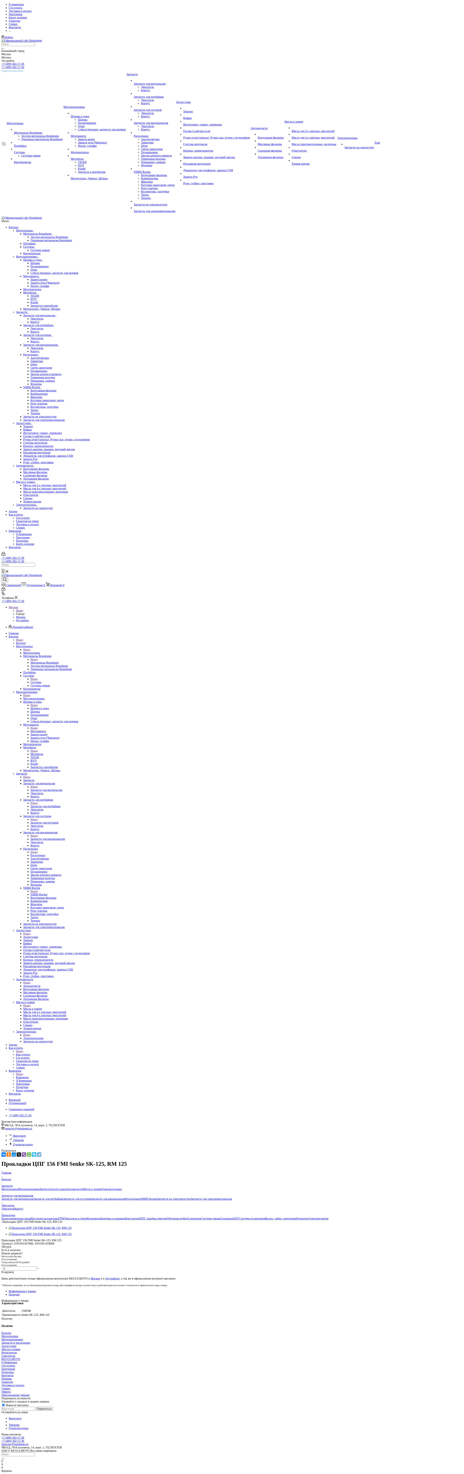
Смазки (27, 498)
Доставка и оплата (27, 524)
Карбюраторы (39, 393)
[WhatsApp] (29, 1154)
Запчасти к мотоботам (44, 305)
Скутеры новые (40, 250)
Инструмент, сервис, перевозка (42, 432)
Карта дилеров (25, 544)
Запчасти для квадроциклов (41, 344)
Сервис (20, 527)
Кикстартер (132, 1218)
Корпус (35, 321)
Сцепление (194, 1218)
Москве (95, 1278)
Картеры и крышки (113, 1218)
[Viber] (24, 1154)
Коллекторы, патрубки (44, 406)
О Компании (24, 534)
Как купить (16, 514)
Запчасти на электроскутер (40, 416)
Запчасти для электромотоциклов (44, 419)
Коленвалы (94, 1218)
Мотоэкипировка (27, 256)
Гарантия (7, 1381)
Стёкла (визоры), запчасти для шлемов (54, 272)
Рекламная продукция (36, 452)
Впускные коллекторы (45, 1218)
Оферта (6, 1391)
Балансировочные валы (16, 1218)
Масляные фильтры (35, 472)
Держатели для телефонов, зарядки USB (48, 455)
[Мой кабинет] (3, 554)
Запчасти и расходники (15, 1342)
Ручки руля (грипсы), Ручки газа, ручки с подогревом (56, 439)
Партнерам (23, 537)
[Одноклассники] (9, 1154)
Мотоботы (30, 292)
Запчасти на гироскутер (38, 508)
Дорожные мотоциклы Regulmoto (51, 240)
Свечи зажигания (41, 367)
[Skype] (34, 1154)
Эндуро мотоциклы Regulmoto (49, 237)
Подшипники (38, 370)
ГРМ (61, 1218)
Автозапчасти (25, 465)
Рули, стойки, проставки (38, 462)
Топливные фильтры (36, 478)
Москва (20, 617)
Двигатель (36, 318)
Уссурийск (22, 620)
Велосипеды (9, 1352)
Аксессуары (24, 423)
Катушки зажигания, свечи (47, 400)
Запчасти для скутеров (38, 335)
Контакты (15, 547)
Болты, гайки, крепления (280, 1218)
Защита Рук (30, 459)
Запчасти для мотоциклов (40, 315)
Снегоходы (8, 1355)
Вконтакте (19, 1135)
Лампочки (36, 361)
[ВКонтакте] (3, 1154)
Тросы (34, 410)
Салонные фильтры (35, 475)
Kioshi (34, 302)
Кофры (27, 429)
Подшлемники (39, 266)
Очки (33, 269)
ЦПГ (236, 1218)
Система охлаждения (252, 1218)
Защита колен (38, 279)
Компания (15, 530)
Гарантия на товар (27, 521)
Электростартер (318, 1218)
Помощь (6, 1378)
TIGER (34, 295)
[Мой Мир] (14, 1154)
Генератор (302, 1218)
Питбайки (29, 243)
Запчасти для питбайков (39, 325)
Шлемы (35, 263)
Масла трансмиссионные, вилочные (45, 491)
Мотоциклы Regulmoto (38, 233)
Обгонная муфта (177, 1218)
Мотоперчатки (32, 289)
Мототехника (25, 230)
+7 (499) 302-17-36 (12, 63)
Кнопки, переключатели (38, 446)
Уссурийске (112, 1278)
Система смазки (211, 1218)
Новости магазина (16, 1405)
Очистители (30, 495)
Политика (22, 540)
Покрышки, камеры (42, 380)
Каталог (14, 227)
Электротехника (27, 504)
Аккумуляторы (39, 357)
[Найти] (2, 48)
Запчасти (22, 312)
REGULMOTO (10, 1359)
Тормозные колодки (42, 377)
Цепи (33, 364)
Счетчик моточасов (35, 442)
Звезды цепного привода (45, 374)
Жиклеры (36, 397)
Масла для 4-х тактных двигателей (44, 488)
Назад (19, 610)
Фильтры (36, 384)
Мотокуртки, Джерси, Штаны (41, 308)
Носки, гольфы (39, 286)
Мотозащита (31, 276)
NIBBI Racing (32, 387)
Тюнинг (35, 413)
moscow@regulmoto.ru (18, 1128)
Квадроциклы (31, 253)
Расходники (31, 354)
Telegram (18, 1140)
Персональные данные (15, 1395)
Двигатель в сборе (75, 1218)
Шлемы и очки (33, 259)
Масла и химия (26, 481)
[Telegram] (39, 1154)
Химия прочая (32, 501)
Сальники (227, 1218)
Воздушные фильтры (43, 390)
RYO (33, 299)
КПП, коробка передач (153, 1218)
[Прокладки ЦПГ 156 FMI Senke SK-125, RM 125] (40, 1227)
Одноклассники (23, 1144)
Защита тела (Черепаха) (44, 282)
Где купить (23, 517)
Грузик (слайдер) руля (36, 436)
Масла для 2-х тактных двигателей (44, 485)
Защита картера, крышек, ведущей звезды (49, 449)
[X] (19, 1154)
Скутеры (29, 246)
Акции (13, 511)
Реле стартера (38, 403)
